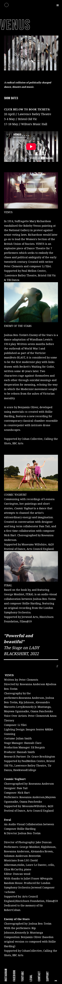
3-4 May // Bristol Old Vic (20, 119)
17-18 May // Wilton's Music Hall (25, 124)
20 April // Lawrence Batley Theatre (27, 114)
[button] (57, 5)
